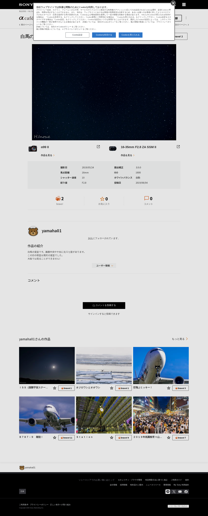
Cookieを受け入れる (131, 35)
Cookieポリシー (64, 27)
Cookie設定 (77, 35)
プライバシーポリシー (73, 29)
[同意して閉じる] (173, 3)
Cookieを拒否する (104, 35)
